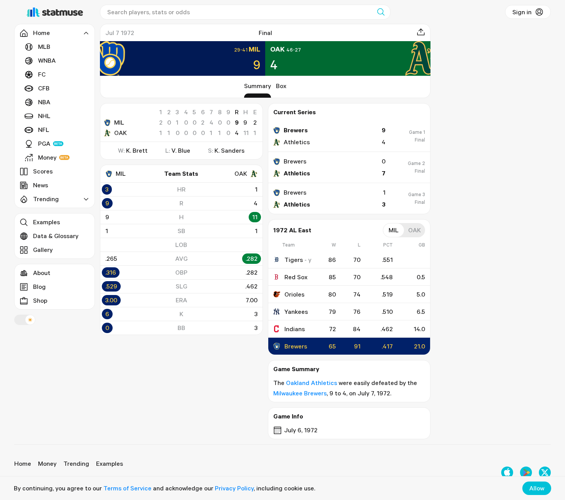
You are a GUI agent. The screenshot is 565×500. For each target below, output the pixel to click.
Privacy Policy (234, 488)
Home (22, 463)
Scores (43, 171)
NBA (44, 102)
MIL (119, 122)
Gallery (43, 249)
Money (47, 157)
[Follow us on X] (544, 472)
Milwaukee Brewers (300, 393)
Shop (40, 300)
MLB (44, 46)
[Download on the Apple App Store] (507, 472)
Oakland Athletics (311, 382)
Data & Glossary (55, 236)
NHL (44, 116)
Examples (46, 222)
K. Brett (137, 150)
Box (281, 86)
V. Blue (180, 150)
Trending (76, 463)
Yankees (296, 311)
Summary (257, 86)
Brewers (295, 346)
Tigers (293, 259)
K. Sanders (229, 150)
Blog (39, 286)
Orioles (294, 294)
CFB (44, 88)
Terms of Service (127, 488)
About (41, 272)
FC (42, 74)
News (40, 185)
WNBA (47, 60)
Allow (536, 488)
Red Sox (295, 277)
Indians (294, 329)
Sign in (522, 12)
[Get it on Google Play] (526, 472)
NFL (43, 129)
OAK (120, 132)
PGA (44, 143)
